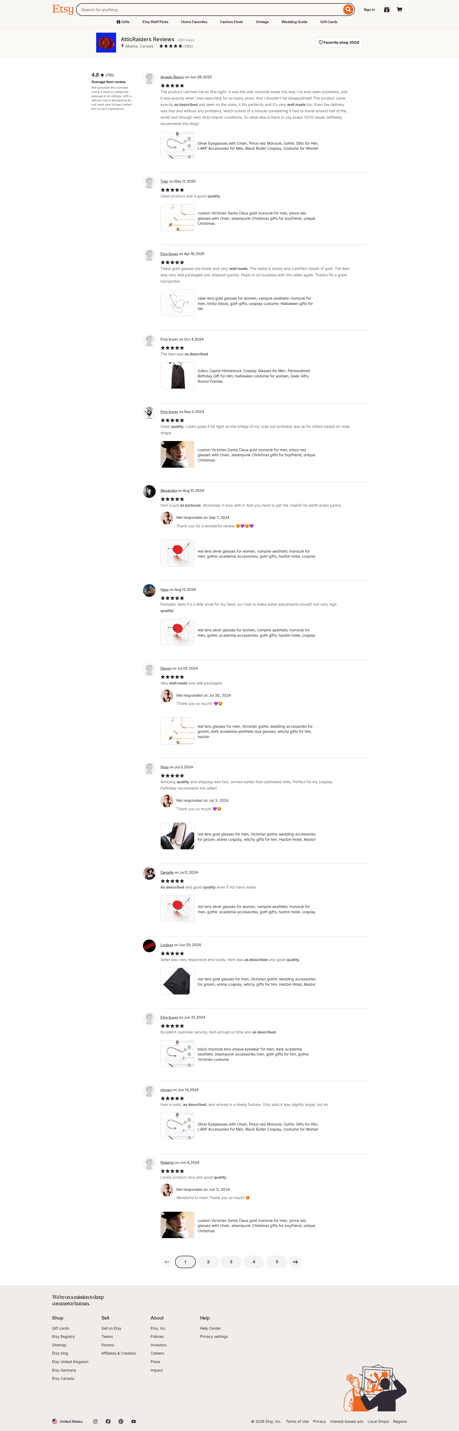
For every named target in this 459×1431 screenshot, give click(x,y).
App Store (70, 1396)
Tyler (164, 181)
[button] (67, 1421)
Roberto (167, 1162)
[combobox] (209, 9)
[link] (166, 1262)
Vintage (262, 22)
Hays (164, 589)
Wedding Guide (295, 22)
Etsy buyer (169, 254)
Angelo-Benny (172, 77)
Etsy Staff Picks (155, 22)
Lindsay (166, 945)
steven (166, 1090)
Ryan (164, 767)
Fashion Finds (231, 22)
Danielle (167, 872)
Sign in (369, 9)
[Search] (348, 9)
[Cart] (399, 9)
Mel (179, 517)
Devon (165, 668)
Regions (400, 1421)
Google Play (110, 1396)
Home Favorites (194, 22)
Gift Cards (328, 22)
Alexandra (168, 490)
